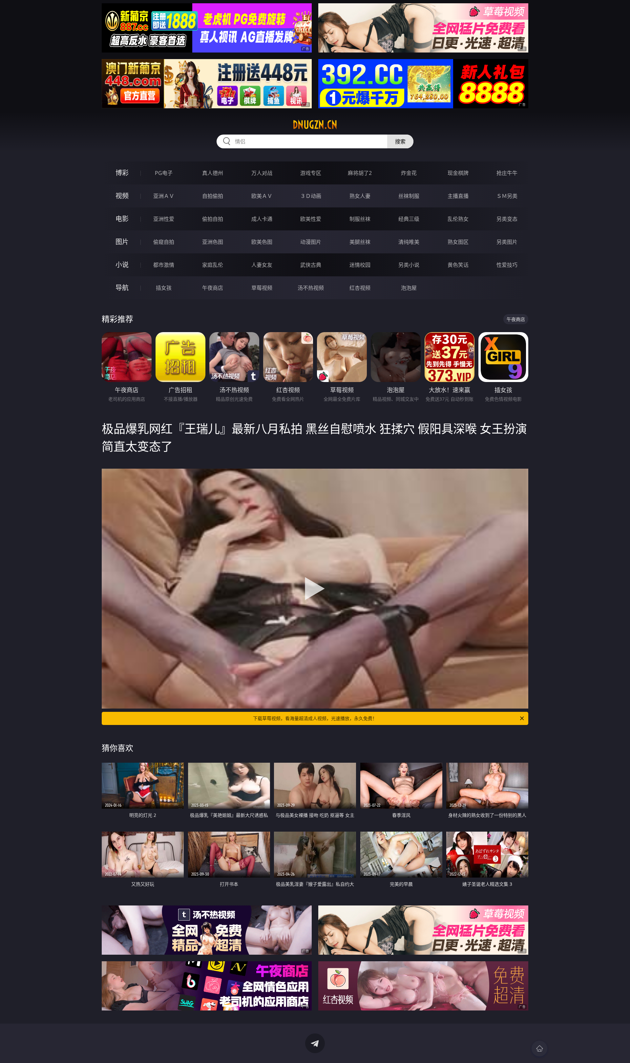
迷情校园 (359, 264)
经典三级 (408, 219)
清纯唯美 (408, 241)
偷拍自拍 (212, 219)
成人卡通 (261, 219)
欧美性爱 (310, 219)
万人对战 (261, 173)
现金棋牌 (458, 173)
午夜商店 (212, 287)
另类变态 (506, 219)
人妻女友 (261, 264)
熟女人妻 (359, 196)
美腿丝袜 (359, 241)
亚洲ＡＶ (163, 196)
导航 (122, 287)
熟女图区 (458, 241)
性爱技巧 (506, 264)
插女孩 (164, 287)
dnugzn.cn (315, 124)
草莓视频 (261, 287)
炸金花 (409, 173)
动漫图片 (310, 241)
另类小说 (408, 264)
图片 (122, 241)
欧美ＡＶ (261, 196)
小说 (122, 264)
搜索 (400, 141)
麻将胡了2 (360, 173)
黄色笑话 (458, 264)
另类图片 (506, 241)
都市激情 (163, 264)
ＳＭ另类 (506, 196)
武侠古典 (310, 264)
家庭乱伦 (212, 264)
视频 (122, 195)
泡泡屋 (409, 287)
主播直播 (458, 196)
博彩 (122, 172)
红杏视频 (359, 287)
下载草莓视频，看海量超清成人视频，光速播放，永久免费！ (315, 718)
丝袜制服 (408, 196)
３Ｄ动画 (310, 196)
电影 (122, 218)
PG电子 (164, 173)
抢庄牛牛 (506, 173)
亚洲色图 (212, 241)
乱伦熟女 (458, 219)
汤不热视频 (311, 287)
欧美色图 (261, 241)
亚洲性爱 (163, 219)
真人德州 (212, 173)
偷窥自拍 (163, 241)
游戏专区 (310, 173)
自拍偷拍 (212, 196)
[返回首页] (539, 1048)
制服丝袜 (359, 219)
